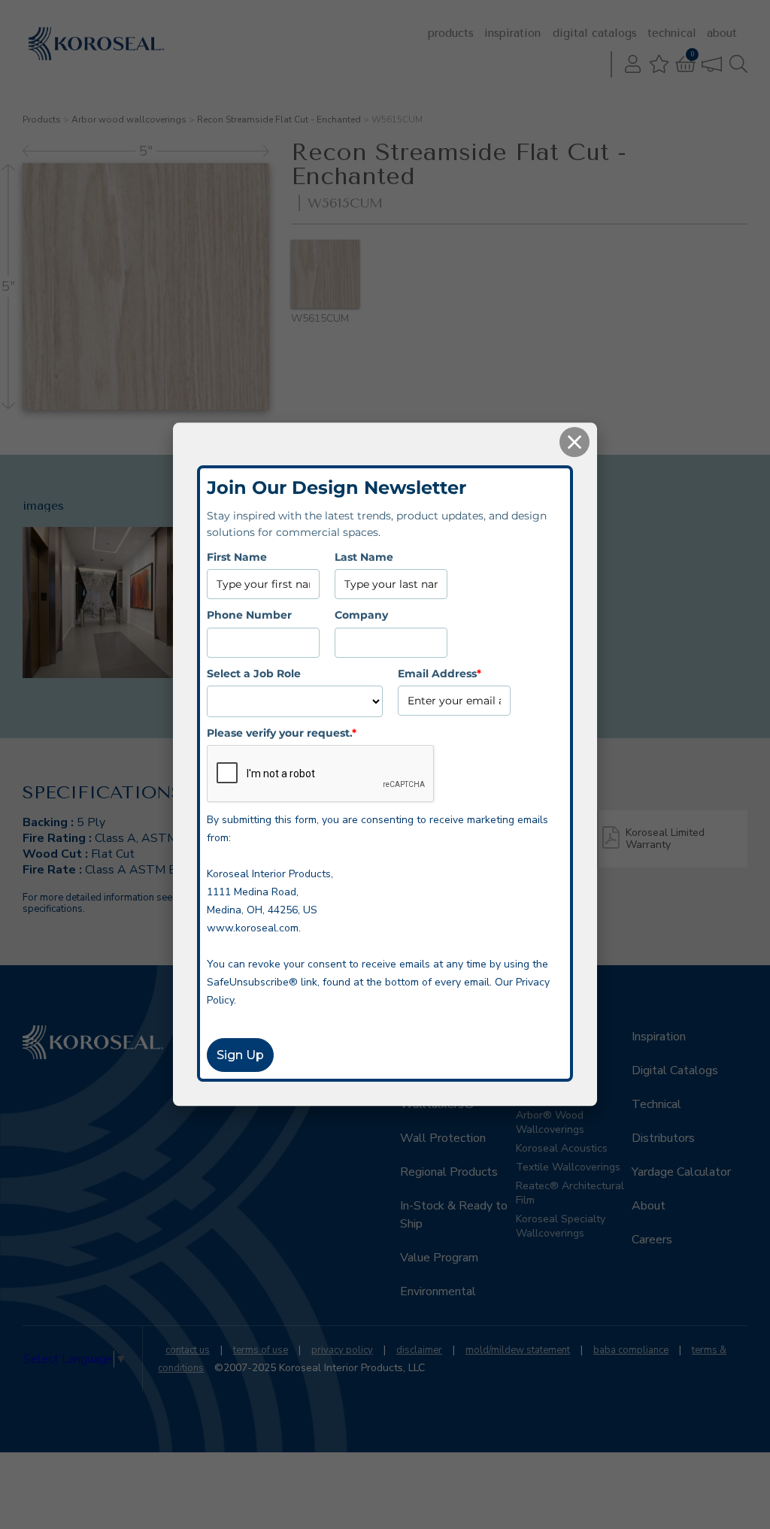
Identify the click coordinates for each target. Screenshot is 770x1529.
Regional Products (449, 1172)
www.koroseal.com (253, 929)
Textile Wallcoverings (568, 1167)
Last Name (364, 557)
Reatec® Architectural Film (570, 1193)
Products (451, 33)
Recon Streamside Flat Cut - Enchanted (279, 120)
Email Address (439, 673)
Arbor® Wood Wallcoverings (550, 1122)
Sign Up (240, 1056)
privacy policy (342, 1350)
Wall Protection (443, 1138)
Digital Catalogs (595, 33)
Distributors (663, 1138)
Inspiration (512, 33)
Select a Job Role (254, 673)
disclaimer (419, 1350)
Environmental (438, 1291)
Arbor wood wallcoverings (128, 120)
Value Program (439, 1257)
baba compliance (630, 1350)
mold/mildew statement (517, 1350)
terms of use (260, 1350)
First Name (237, 557)
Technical (671, 33)
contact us (187, 1350)
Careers (652, 1239)
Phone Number (249, 615)
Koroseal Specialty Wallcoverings (560, 1226)
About (722, 33)
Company (361, 615)
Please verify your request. (281, 733)
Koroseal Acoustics (562, 1148)
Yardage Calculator (681, 1172)
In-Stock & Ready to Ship (454, 1214)
